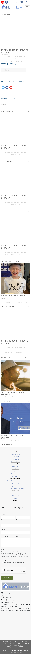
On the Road (14, 396)
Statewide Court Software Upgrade (15, 51)
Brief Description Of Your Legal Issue (11, 536)
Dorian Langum (15, 474)
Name (3, 514)
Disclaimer (4, 560)
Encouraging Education (10, 302)
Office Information (15, 440)
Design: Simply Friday (15, 652)
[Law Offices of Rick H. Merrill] (10, 87)
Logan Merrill (15, 471)
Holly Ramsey (15, 476)
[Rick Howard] (6, 87)
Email (3, 523)
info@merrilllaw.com (15, 647)
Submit (7, 578)
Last (17, 519)
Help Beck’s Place (15, 486)
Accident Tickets (9, 56)
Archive (6, 70)
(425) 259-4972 (10, 600)
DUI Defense (15, 459)
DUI (25, 56)
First (2, 519)
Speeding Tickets (15, 454)
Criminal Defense (18, 56)
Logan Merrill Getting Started (13, 437)
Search (15, 498)
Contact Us (15, 495)
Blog (15, 493)
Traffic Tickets (18, 61)
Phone (3, 529)
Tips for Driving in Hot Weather (13, 393)
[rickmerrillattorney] (3, 87)
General (6, 59)
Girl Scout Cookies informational (15, 488)
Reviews (15, 500)
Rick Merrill (15, 468)
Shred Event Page (15, 483)
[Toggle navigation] (27, 7)
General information (15, 59)
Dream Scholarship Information (15, 481)
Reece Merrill (15, 466)
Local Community (9, 61)
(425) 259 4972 (21, 2)
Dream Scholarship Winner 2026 (15, 296)
